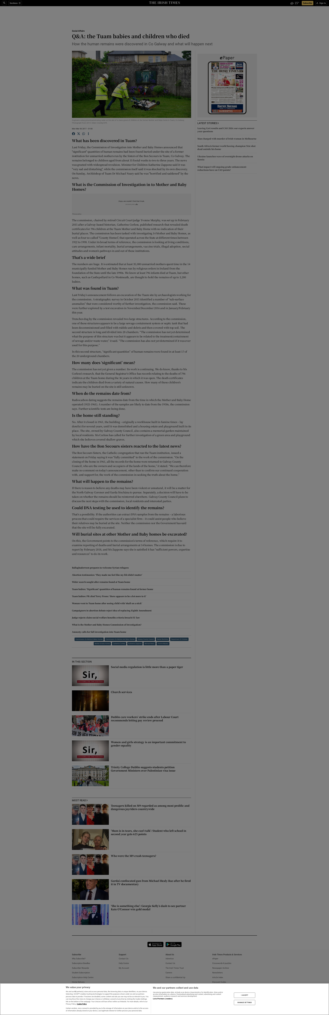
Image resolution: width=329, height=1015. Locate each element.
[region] (164, 999)
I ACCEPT (244, 995)
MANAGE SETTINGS (244, 1002)
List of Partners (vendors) (162, 999)
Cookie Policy (82, 1004)
